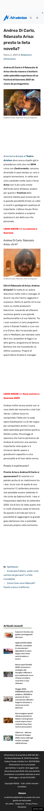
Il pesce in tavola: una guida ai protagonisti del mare (24, 634)
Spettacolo (12, 566)
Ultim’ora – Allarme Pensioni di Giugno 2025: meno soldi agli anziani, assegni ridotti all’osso (24, 737)
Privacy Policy (31, 804)
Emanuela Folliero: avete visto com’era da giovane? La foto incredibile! (21, 575)
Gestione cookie (38, 809)
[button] (31, 17)
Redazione (19, 804)
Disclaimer (22, 807)
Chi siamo (10, 804)
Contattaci (22, 787)
